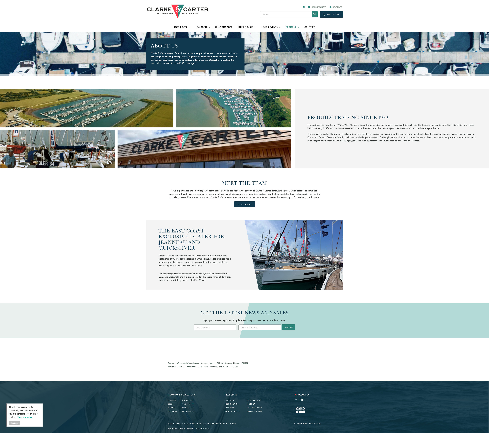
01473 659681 (188, 400)
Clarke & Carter (177, 11)
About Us (291, 27)
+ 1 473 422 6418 (186, 411)
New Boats (201, 27)
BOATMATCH (338, 7)
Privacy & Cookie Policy (224, 424)
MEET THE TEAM (244, 204)
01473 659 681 (334, 14)
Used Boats (180, 27)
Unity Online (314, 424)
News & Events (269, 27)
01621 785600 (188, 404)
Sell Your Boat (223, 27)
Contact (309, 27)
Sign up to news (319, 7)
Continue (14, 423)
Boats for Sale (254, 411)
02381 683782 (188, 408)
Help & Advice (245, 27)
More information (24, 417)
